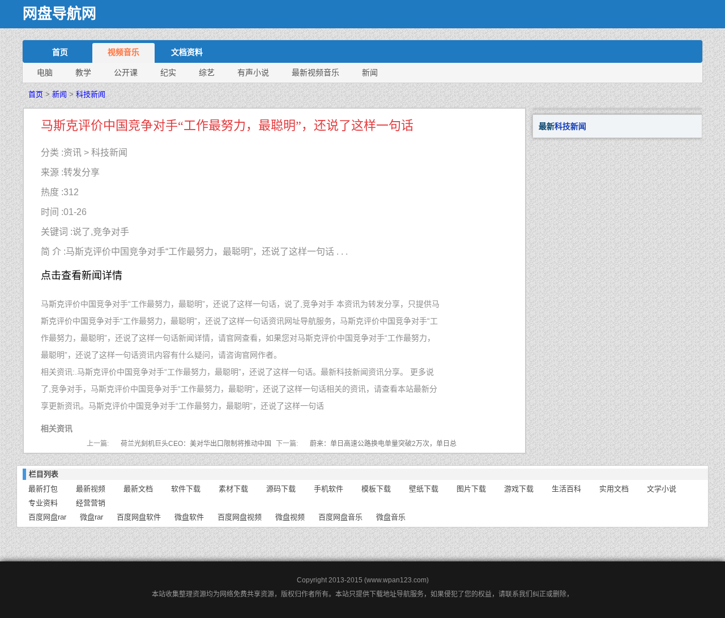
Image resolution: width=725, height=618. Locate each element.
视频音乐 (123, 52)
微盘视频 (290, 517)
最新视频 (90, 488)
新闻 (370, 72)
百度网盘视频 (240, 517)
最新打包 (43, 488)
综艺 (207, 72)
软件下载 (186, 488)
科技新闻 (90, 94)
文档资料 (187, 52)
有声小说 (253, 72)
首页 (60, 52)
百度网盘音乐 (340, 517)
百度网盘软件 (139, 517)
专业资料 (43, 503)
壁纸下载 (423, 488)
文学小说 (661, 488)
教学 (83, 72)
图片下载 (471, 488)
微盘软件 (189, 517)
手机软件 (328, 488)
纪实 (168, 72)
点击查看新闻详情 (81, 275)
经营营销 (90, 503)
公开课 (126, 72)
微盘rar (91, 517)
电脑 (45, 72)
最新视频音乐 (315, 72)
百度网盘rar (47, 517)
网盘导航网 (59, 14)
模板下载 (376, 488)
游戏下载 (519, 488)
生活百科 (566, 488)
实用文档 (614, 488)
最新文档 (138, 488)
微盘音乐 (391, 517)
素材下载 (233, 488)
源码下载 (281, 488)
